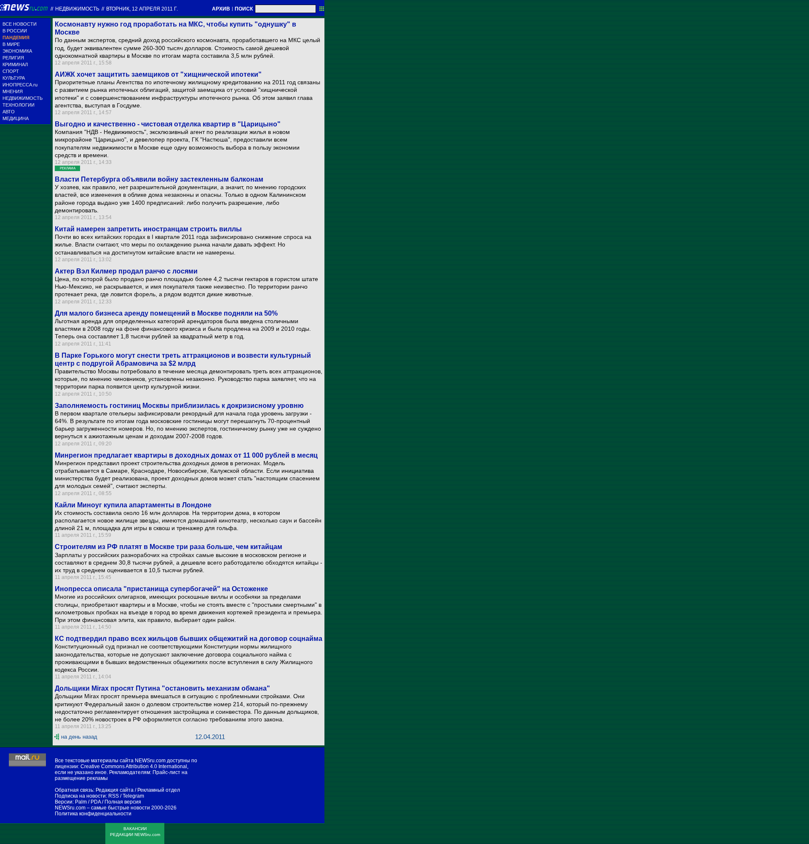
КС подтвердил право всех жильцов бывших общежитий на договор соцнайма (188, 638)
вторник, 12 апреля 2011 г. (142, 9)
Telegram (133, 796)
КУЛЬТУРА (14, 77)
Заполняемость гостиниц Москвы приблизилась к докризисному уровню (179, 405)
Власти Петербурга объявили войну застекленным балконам (159, 179)
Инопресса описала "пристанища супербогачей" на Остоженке (161, 588)
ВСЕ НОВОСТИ (20, 24)
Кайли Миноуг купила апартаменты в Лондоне (133, 505)
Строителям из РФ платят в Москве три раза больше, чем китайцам (168, 546)
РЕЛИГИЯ (13, 57)
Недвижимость (77, 9)
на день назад (79, 737)
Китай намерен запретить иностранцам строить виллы (148, 229)
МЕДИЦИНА (16, 118)
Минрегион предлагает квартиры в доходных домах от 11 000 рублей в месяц (186, 455)
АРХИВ (221, 9)
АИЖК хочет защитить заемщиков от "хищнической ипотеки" (158, 74)
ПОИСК (244, 9)
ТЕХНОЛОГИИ (19, 104)
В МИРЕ (11, 44)
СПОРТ (11, 71)
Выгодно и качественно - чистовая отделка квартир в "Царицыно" (168, 124)
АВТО (9, 111)
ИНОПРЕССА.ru (20, 84)
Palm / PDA (88, 802)
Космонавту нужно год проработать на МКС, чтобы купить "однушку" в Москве (175, 28)
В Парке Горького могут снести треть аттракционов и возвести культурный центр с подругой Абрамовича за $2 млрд (183, 359)
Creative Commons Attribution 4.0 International (133, 766)
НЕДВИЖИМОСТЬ (23, 98)
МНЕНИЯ (13, 91)
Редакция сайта (115, 790)
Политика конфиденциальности (93, 814)
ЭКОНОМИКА (17, 51)
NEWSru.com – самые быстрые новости (102, 808)
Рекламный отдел (158, 790)
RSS (113, 796)
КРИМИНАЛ (15, 64)
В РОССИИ (15, 30)
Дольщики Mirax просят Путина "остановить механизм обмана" (162, 688)
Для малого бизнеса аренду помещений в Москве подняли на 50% (166, 313)
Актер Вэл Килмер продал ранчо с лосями (126, 271)
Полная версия (122, 802)
